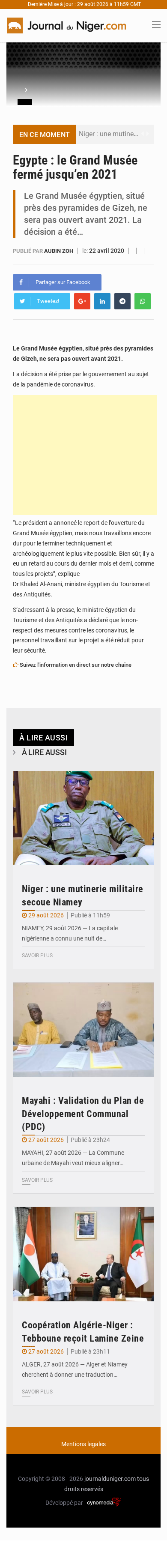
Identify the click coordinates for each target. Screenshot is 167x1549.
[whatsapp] (142, 301)
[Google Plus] (82, 301)
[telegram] (122, 301)
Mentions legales (83, 1444)
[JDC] (66, 24)
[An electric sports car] (83, 818)
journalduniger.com (110, 1478)
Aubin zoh (59, 251)
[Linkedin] (102, 301)
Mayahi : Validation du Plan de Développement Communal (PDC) (83, 1114)
